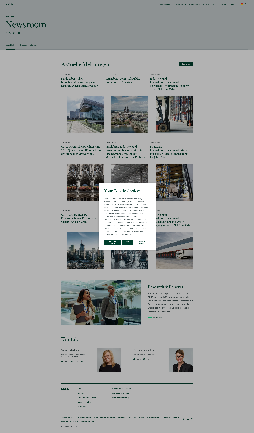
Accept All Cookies (112, 242)
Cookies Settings (142, 242)
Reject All (127, 242)
